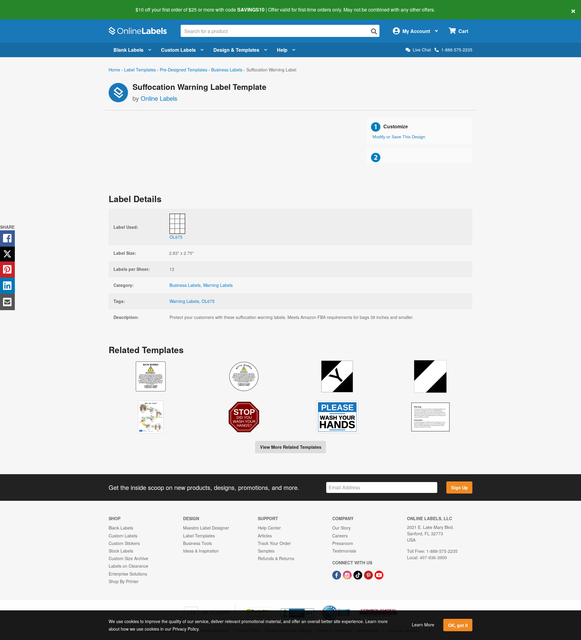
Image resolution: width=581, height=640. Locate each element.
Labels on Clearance (128, 566)
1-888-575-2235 (456, 50)
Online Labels (159, 98)
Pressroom (342, 543)
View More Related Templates (290, 447)
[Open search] (374, 31)
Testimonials (344, 551)
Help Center (269, 528)
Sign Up (459, 487)
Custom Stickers (124, 543)
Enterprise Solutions (128, 574)
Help (282, 49)
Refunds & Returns (276, 558)
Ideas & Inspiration (201, 551)
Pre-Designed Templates (183, 70)
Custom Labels (178, 49)
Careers (340, 536)
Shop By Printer (124, 581)
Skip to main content (21, 5)
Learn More (423, 625)
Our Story (341, 528)
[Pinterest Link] (369, 574)
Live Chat (422, 50)
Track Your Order (274, 543)
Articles (265, 536)
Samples (266, 551)
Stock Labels (121, 551)
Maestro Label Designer (206, 528)
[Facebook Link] (337, 574)
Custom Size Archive (128, 558)
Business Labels (226, 70)
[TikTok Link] (358, 574)
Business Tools (197, 543)
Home (114, 70)
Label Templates (140, 70)
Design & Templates (236, 49)
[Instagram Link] (348, 574)
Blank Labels (128, 49)
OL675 (208, 301)
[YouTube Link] (379, 574)
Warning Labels (218, 285)
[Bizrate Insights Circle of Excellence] (348, 605)
